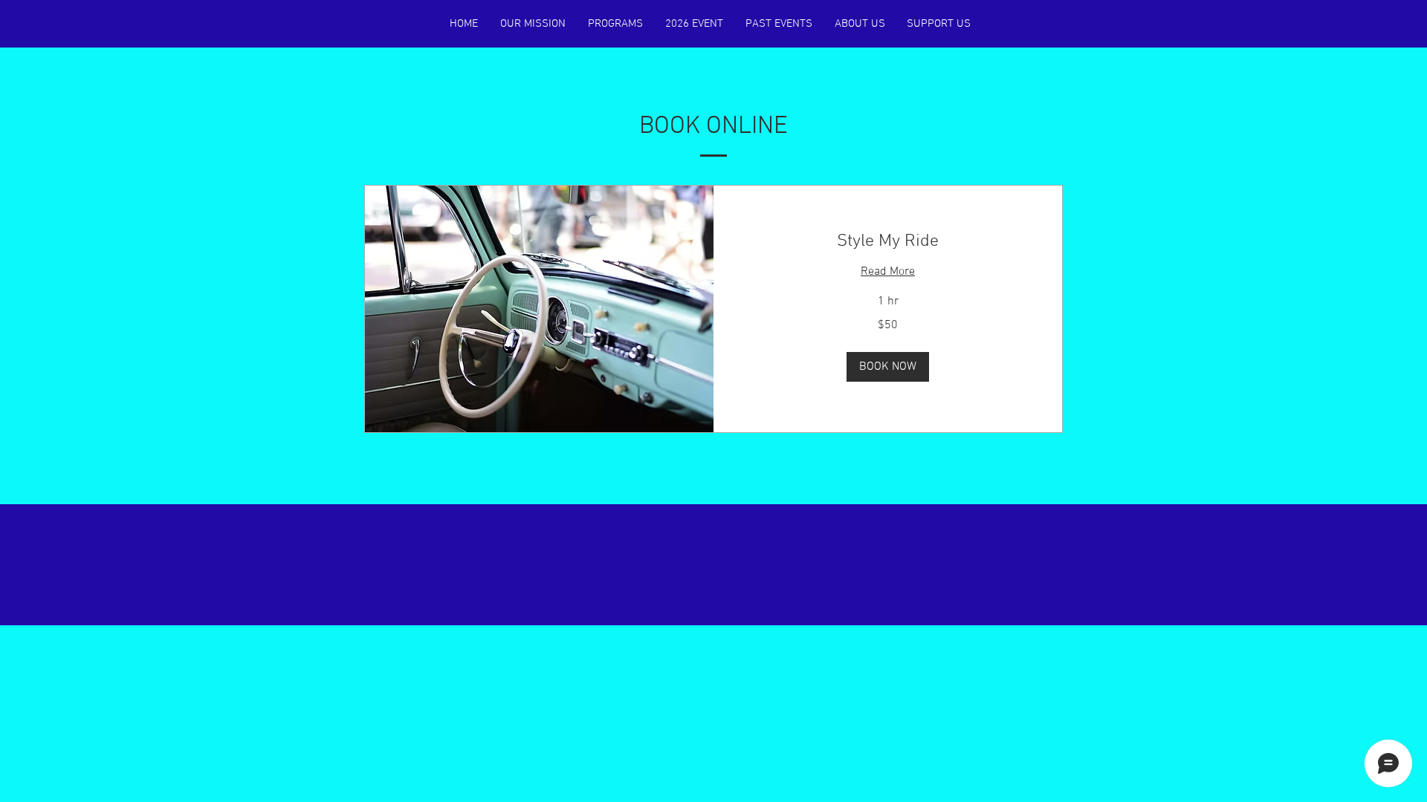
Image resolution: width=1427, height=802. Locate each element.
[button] (888, 367)
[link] (887, 242)
